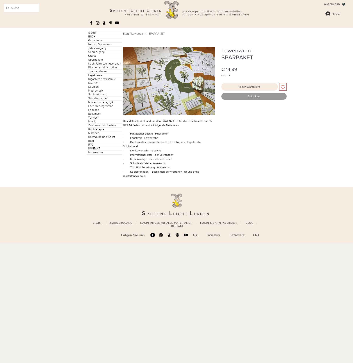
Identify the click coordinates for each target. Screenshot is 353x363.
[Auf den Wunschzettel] (283, 87)
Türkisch (93, 118)
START (92, 33)
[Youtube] (117, 23)
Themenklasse (97, 71)
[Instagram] (161, 235)
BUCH (91, 37)
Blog (91, 141)
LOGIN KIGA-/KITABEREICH (219, 222)
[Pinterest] (177, 235)
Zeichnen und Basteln (102, 125)
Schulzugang (96, 52)
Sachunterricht (97, 94)
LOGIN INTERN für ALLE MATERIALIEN (166, 222)
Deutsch (93, 87)
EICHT (181, 214)
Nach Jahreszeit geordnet (104, 64)
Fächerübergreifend (100, 106)
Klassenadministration (102, 67)
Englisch (93, 110)
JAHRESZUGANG (121, 222)
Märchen (93, 133)
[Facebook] (152, 235)
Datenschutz (237, 235)
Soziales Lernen (98, 98)
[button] (334, 4)
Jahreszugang (97, 48)
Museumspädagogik (101, 102)
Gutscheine (95, 40)
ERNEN (202, 214)
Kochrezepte (96, 129)
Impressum (95, 152)
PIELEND (158, 214)
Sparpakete (95, 60)
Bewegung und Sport (101, 137)
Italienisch (94, 114)
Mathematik (95, 91)
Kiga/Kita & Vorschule (102, 79)
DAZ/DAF (94, 83)
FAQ (90, 145)
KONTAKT (94, 149)
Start (126, 33)
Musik (92, 122)
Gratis (92, 56)
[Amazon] (169, 235)
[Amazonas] (104, 23)
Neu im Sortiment (99, 44)
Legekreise (95, 75)
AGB (195, 235)
